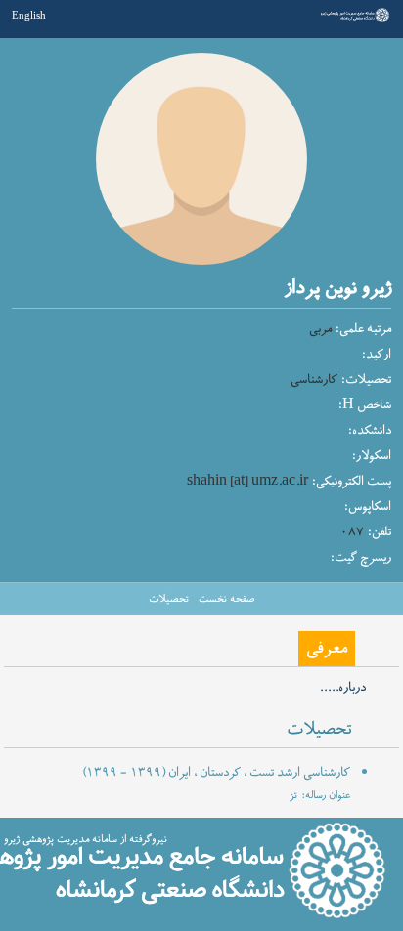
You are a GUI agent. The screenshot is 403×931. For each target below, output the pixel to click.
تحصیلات (169, 599)
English (29, 15)
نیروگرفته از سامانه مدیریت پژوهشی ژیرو (85, 839)
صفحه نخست (226, 599)
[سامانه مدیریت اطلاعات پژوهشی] (352, 20)
